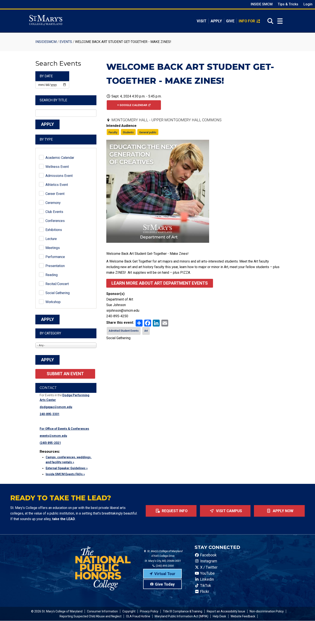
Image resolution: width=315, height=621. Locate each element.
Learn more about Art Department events (159, 283)
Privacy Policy (149, 611)
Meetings (52, 248)
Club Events (54, 212)
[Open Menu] (280, 21)
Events (66, 42)
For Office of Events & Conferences (64, 428)
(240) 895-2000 (164, 565)
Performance (55, 257)
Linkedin (206, 579)
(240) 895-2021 (50, 443)
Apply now (282, 511)
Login (307, 4)
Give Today (165, 584)
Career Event (54, 194)
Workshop (53, 302)
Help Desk (219, 616)
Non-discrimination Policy (267, 611)
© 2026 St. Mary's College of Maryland (56, 611)
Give (230, 21)
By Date (46, 76)
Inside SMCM (262, 4)
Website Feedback (243, 616)
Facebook (208, 555)
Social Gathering (57, 293)
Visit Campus (228, 511)
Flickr (204, 591)
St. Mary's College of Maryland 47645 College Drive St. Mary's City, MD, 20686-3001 (164, 556)
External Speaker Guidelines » (67, 468)
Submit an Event (65, 373)
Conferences (55, 221)
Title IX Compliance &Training (182, 611)
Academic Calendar (59, 158)
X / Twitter (208, 567)
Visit (201, 21)
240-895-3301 (49, 414)
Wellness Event (57, 167)
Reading (51, 275)
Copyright (128, 611)
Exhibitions (53, 230)
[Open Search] (269, 21)
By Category (50, 333)
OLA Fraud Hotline (138, 616)
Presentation (55, 266)
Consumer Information (102, 611)
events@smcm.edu (53, 435)
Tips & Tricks (288, 4)
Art (146, 330)
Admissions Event (59, 176)
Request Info (174, 511)
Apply (216, 21)
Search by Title (53, 100)
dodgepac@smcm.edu (56, 407)
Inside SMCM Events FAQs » (65, 474)
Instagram (208, 561)
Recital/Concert (57, 284)
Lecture (51, 239)
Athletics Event (56, 185)
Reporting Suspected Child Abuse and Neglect (91, 616)
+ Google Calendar (132, 105)
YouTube (207, 573)
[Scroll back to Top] (305, 611)
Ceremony (53, 203)
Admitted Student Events (124, 330)
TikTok (205, 585)
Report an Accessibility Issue (226, 611)
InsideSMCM (46, 42)
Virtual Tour (164, 573)
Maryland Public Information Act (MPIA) (181, 616)
